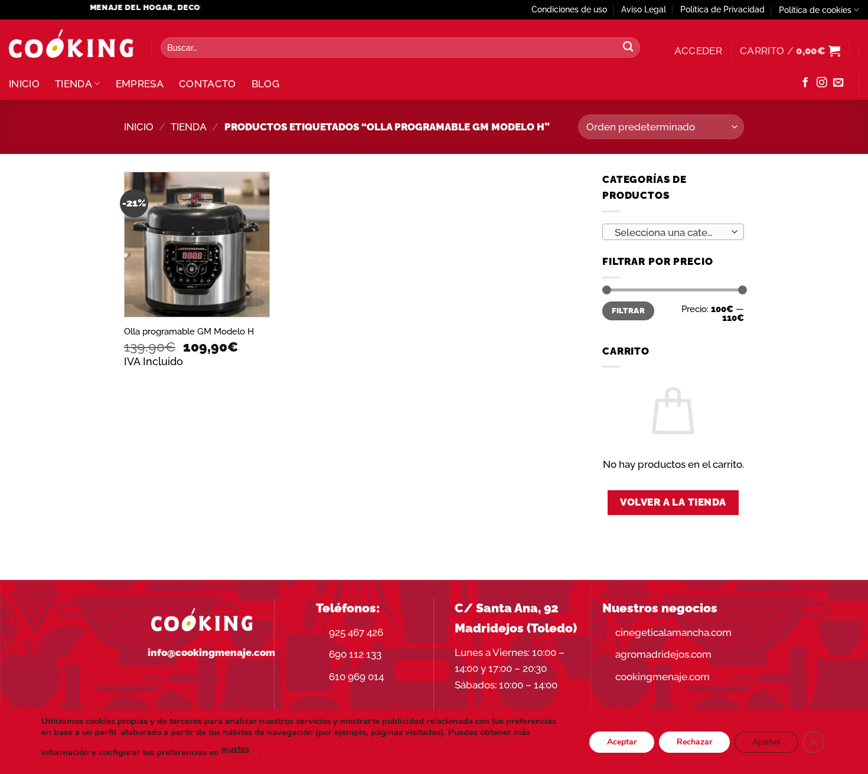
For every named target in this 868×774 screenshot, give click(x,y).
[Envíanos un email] (838, 83)
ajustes (235, 749)
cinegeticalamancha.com (673, 632)
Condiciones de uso (569, 9)
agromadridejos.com (663, 654)
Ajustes (766, 741)
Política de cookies (815, 10)
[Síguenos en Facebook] (805, 83)
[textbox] (669, 232)
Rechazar (694, 741)
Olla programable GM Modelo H (189, 331)
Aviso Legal (643, 9)
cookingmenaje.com (662, 677)
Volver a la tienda (673, 502)
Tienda (73, 84)
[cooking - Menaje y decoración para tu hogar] (71, 44)
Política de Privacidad (722, 9)
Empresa (140, 84)
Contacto (207, 84)
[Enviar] (628, 47)
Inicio (24, 84)
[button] (698, 50)
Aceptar (622, 741)
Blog (265, 84)
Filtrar (628, 310)
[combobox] (673, 232)
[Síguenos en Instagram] (822, 83)
